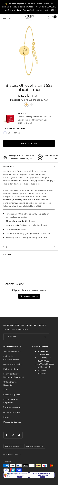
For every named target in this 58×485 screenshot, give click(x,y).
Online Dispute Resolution (10, 383)
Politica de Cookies (12, 422)
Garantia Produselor (12, 364)
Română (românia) (33, 446)
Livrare (7, 254)
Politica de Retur (11, 369)
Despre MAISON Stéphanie (10, 401)
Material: (15, 100)
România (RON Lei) (12, 446)
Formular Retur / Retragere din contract (13, 375)
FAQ (5, 247)
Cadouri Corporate (11, 395)
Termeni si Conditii (12, 351)
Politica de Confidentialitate (11, 357)
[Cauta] (10, 17)
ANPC (6, 390)
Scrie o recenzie (29, 296)
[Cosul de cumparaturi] (53, 17)
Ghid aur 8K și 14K (11, 412)
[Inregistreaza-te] (45, 337)
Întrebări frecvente (11, 407)
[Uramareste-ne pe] (6, 435)
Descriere (8, 166)
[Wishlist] (47, 17)
